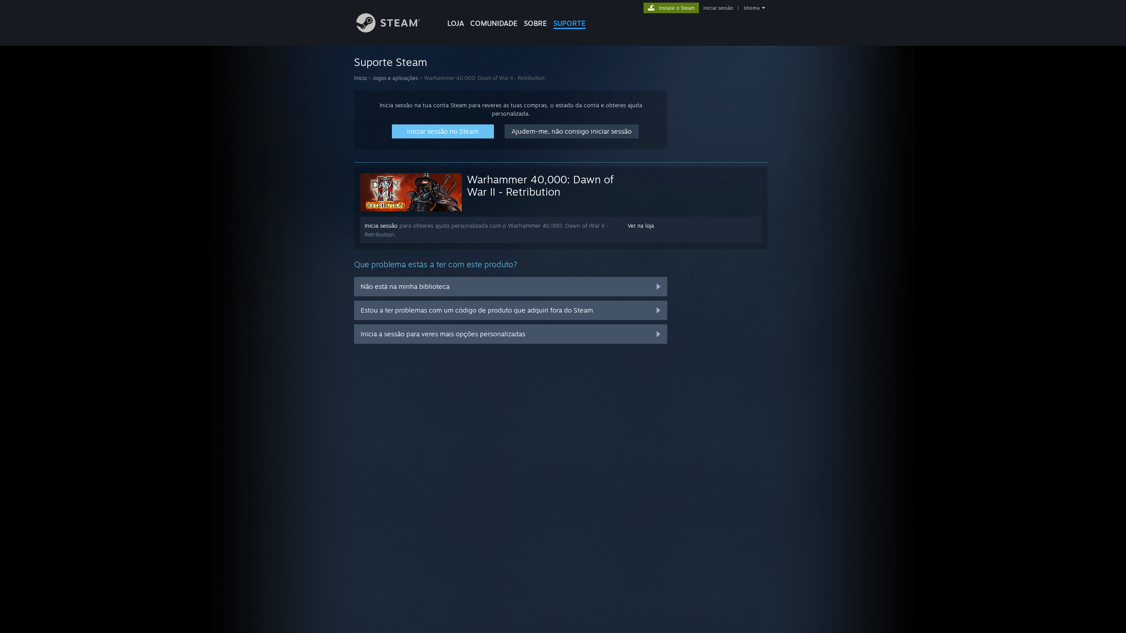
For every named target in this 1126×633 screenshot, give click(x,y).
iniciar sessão (718, 8)
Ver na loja (641, 225)
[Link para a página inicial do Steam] (388, 30)
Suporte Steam (390, 62)
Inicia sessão (381, 225)
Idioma (752, 8)
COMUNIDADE (494, 23)
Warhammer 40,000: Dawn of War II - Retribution (540, 185)
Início (360, 78)
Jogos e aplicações (395, 78)
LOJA (455, 23)
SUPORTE (569, 23)
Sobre (535, 23)
